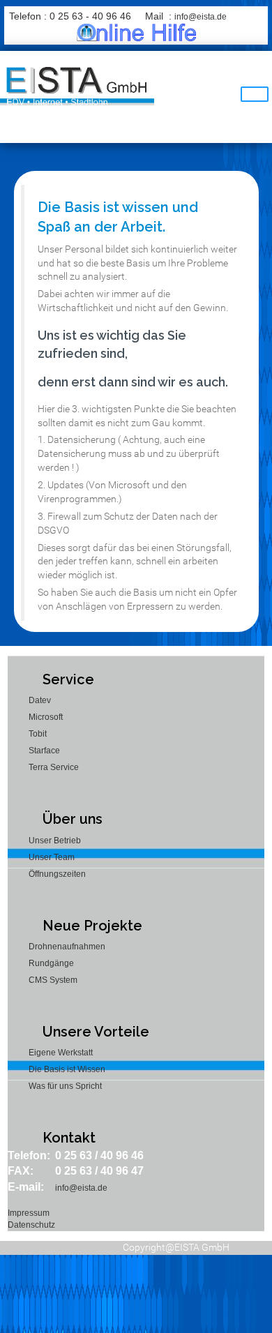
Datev (40, 700)
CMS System (53, 980)
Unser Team (52, 857)
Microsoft (46, 717)
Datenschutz (31, 1225)
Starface (44, 750)
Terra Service (54, 767)
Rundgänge (51, 963)
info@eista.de (200, 17)
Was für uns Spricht (65, 1086)
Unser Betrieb (55, 840)
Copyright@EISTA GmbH (176, 1247)
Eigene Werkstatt (61, 1052)
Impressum (29, 1213)
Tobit (38, 734)
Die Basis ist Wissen (67, 1069)
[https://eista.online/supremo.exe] (136, 32)
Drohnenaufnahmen (67, 946)
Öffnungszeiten (57, 874)
